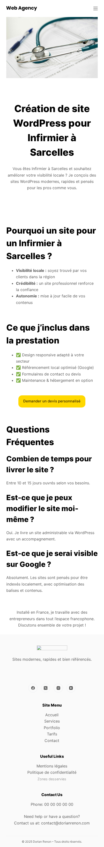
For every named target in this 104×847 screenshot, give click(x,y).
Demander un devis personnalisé (52, 401)
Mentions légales (52, 766)
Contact (52, 740)
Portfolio (52, 727)
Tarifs (52, 734)
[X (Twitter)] (45, 688)
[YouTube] (71, 688)
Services (52, 721)
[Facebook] (32, 688)
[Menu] (95, 8)
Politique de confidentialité (51, 772)
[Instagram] (58, 688)
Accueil (52, 714)
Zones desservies (51, 779)
